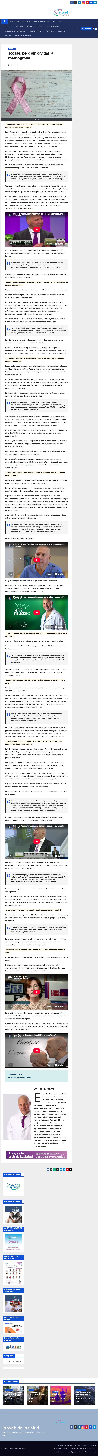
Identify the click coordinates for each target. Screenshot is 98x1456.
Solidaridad (8, 1389)
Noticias (7, 36)
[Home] (4, 21)
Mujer (29, 26)
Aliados (26, 21)
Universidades (53, 26)
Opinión (61, 31)
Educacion (58, 21)
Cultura (19, 26)
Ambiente (7, 26)
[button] (79, 29)
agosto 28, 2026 (13, 1398)
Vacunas (50, 31)
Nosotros (14, 21)
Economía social (41, 21)
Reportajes (12, 48)
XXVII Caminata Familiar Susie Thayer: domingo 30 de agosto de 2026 (13, 1394)
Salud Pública (36, 31)
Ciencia (39, 26)
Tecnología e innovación (15, 31)
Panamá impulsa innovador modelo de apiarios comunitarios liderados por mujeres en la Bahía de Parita (36, 1396)
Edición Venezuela (23, 36)
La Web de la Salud (20, 1428)
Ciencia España (81, 1389)
